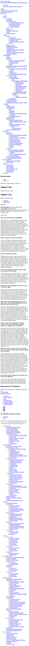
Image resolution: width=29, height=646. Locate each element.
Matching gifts (13, 549)
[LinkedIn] (4, 411)
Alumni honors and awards (16, 514)
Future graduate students (12, 430)
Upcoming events (14, 507)
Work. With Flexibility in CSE (14, 630)
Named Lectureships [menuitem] (14, 25)
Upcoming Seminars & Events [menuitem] (17, 22)
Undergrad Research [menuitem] (14, 78)
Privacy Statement (8, 423)
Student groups (13, 443)
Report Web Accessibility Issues (18, 423)
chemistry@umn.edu (5, 393)
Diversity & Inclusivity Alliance (14, 497)
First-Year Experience (15, 489)
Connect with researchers (12, 560)
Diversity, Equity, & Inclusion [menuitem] (14, 161)
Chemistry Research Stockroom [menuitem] (14, 158)
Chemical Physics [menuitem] (11, 117)
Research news (10, 565)
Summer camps (10, 634)
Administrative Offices (12, 580)
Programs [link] (9, 59)
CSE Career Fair (13, 480)
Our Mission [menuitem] (9, 20)
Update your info (14, 529)
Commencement (13, 466)
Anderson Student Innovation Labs (15, 500)
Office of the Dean (14, 583)
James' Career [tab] (7, 202)
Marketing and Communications (17, 588)
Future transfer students (12, 428)
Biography (3, 204)
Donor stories (13, 543)
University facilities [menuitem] (14, 155)
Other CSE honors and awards (17, 626)
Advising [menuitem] (12, 70)
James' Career (4, 215)
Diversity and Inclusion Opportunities (18, 435)
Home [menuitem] (5, 16)
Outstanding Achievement (16, 515)
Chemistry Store (7, 400)
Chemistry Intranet (8, 404)
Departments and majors (12, 447)
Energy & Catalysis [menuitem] (14, 139)
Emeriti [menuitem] (11, 43)
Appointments (13, 464)
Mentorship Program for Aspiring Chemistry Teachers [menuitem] (17, 125)
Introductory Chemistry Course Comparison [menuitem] (17, 66)
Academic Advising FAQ (15, 461)
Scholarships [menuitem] (12, 98)
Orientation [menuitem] (12, 110)
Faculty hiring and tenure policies (17, 602)
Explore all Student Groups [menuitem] (16, 120)
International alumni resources (17, 526)
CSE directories (13, 554)
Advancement (13, 575)
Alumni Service (13, 516)
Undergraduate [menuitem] (7, 55)
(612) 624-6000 (4, 392)
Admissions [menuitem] (9, 58)
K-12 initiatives (13, 562)
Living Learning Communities (17, 438)
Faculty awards (10, 618)
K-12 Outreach (7, 632)
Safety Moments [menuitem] (10, 170)
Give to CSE (10, 530)
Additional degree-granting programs (18, 455)
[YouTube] (4, 409)
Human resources (14, 587)
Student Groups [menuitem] (13, 77)
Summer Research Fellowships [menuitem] (19, 84)
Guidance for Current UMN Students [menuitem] (18, 68)
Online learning (13, 457)
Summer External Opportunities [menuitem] (19, 89)
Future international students (13, 431)
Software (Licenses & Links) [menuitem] (13, 129)
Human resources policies (16, 606)
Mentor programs (14, 439)
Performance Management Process (15, 629)
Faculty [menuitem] (8, 36)
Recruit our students (11, 558)
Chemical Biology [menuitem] (14, 136)
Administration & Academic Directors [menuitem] (15, 49)
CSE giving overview (15, 538)
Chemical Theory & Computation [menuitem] (17, 138)
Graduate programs (14, 453)
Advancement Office (14, 553)
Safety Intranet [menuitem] (10, 166)
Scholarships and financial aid (14, 432)
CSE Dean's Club (14, 542)
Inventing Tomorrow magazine (17, 527)
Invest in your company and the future (15, 557)
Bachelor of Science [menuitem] (14, 62)
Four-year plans (13, 469)
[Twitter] (4, 408)
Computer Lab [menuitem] (13, 72)
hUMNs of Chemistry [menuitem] (12, 53)
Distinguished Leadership (15, 518)
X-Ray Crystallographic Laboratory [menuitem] (18, 154)
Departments (12, 450)
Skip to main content (5, 1)
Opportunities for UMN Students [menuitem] (20, 81)
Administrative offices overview (17, 581)
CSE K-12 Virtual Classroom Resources (16, 640)
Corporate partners (8, 556)
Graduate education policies (16, 604)
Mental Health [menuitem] (10, 162)
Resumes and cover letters (16, 476)
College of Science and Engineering (9, 10)
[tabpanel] (14, 208)
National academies (14, 621)
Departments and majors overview (18, 449)
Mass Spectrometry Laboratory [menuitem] (17, 150)
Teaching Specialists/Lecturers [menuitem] (17, 41)
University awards (14, 622)
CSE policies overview (15, 599)
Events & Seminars (8, 401)
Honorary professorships (15, 623)
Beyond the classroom (12, 434)
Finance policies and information (17, 603)
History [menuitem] (8, 32)
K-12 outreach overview (12, 633)
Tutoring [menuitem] (12, 71)
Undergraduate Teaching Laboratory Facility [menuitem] (17, 102)
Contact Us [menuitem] (9, 18)
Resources (9, 522)
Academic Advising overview (16, 459)
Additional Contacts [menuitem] (11, 51)
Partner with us (10, 561)
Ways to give (10, 546)
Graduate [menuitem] (6, 104)
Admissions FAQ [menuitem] (11, 106)
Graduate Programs (14, 592)
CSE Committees (11, 596)
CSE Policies (10, 598)
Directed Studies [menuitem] (19, 82)
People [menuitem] (5, 35)
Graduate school (13, 482)
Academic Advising (11, 458)
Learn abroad (13, 436)
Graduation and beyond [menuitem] (15, 116)
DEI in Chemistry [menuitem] (8, 159)
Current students (7, 445)
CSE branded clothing (15, 524)
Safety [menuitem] (5, 163)
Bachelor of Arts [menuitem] (13, 63)
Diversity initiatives (14, 564)
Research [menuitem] (6, 131)
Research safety (13, 615)
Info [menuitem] (13, 79)
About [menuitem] (5, 17)
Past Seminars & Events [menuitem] (15, 24)
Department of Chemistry (6, 12)
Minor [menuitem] (11, 64)
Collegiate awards (14, 625)
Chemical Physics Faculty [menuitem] (16, 39)
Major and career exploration (16, 481)
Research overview (14, 611)
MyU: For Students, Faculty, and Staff (12, 6)
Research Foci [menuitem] (10, 133)
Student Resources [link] (11, 67)
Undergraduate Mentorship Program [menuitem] (18, 74)
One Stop (6, 5)
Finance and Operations (15, 585)
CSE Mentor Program (15, 511)
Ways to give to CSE (14, 548)
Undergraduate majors (15, 451)
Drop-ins (12, 468)
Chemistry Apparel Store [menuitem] (12, 30)
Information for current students (14, 446)
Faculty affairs (13, 584)
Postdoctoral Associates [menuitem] (12, 47)
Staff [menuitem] (8, 44)
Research (12, 442)
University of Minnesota (15, 420)
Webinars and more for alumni (17, 523)
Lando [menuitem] (17, 96)
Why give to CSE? (14, 531)
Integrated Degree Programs (16, 454)
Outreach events (10, 636)
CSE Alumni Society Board (16, 508)
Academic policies (14, 600)
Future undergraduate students (14, 427)
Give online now (13, 533)
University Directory (8, 403)
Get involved (10, 504)
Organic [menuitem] (11, 146)
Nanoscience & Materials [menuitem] (15, 144)
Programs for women (14, 440)
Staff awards (9, 627)
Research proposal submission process (18, 614)
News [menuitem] (8, 28)
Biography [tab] (6, 200)
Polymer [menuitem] (11, 147)
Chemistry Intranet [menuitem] (11, 33)
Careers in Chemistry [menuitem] (11, 101)
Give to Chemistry (8, 397)
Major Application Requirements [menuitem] (17, 60)
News (5, 398)
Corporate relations (14, 573)
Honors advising (13, 470)
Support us (9, 566)
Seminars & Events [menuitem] (11, 21)
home (5, 179)
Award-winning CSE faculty (16, 619)
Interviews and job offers (15, 478)
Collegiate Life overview (15, 485)
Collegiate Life (10, 484)
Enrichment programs (12, 637)
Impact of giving (13, 545)
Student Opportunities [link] (12, 75)
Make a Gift (3, 13)
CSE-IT (8, 499)
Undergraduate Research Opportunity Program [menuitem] (21, 87)
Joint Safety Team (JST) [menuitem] (12, 169)
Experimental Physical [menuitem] (15, 142)
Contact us (12, 534)
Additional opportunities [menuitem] (21, 97)
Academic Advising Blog (15, 462)
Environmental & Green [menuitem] (15, 140)
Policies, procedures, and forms (17, 472)
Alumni (5, 501)
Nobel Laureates (13, 520)
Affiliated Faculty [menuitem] (14, 40)
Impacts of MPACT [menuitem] (17, 128)
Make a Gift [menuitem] (9, 29)
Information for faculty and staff (14, 579)
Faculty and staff (7, 577)
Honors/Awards (10, 512)
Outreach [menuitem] (6, 173)
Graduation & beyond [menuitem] (12, 100)
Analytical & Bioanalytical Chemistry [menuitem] (18, 135)
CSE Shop (12, 617)
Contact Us (6, 396)
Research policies (14, 607)
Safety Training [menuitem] (10, 167)
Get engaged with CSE (15, 506)
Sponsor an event (11, 644)
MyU (5, 418)
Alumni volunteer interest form (17, 510)
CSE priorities (13, 571)
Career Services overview (16, 474)
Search (2, 9)
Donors (5, 535)
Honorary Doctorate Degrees (16, 519)
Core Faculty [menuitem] (13, 37)
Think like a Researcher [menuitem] (21, 91)
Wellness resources (11, 496)
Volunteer (9, 642)
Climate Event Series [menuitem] (14, 26)
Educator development (12, 641)
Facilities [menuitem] (9, 148)
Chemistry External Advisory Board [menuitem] (15, 52)
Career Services (10, 473)
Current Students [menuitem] (10, 108)
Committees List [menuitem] (10, 48)
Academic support (14, 465)
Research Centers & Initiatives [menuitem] (14, 156)
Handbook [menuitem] (12, 112)
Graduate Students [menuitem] (11, 45)
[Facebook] (4, 406)
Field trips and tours (11, 638)
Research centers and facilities (17, 613)
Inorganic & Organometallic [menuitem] (16, 143)
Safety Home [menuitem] (10, 165)
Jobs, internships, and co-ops (16, 477)
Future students (7, 426)
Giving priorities (13, 541)
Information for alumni (12, 503)
